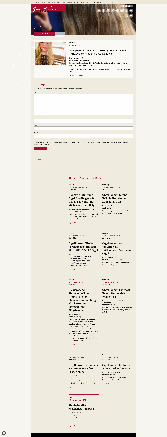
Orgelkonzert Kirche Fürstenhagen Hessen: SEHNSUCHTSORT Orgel (83, 247)
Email (36, 125)
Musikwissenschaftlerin (70, 2)
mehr (72, 223)
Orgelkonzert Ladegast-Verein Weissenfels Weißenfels (117, 293)
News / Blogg (101, 2)
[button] (4, 433)
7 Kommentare (74, 422)
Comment (37, 92)
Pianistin (43, 2)
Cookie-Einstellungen (40, 435)
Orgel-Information (54, 2)
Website (36, 133)
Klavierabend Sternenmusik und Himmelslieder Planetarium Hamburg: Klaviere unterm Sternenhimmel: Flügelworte (83, 300)
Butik (108, 2)
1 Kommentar (107, 316)
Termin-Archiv (90, 2)
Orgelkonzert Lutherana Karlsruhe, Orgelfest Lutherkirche (83, 368)
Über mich (35, 2)
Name (36, 118)
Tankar (81, 2)
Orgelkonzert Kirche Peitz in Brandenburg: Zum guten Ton (115, 198)
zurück (38, 160)
